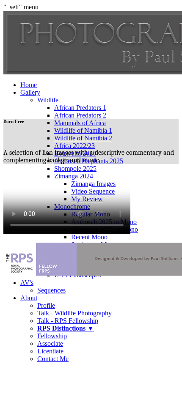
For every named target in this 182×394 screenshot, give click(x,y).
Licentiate (50, 351)
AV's (26, 282)
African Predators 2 (80, 115)
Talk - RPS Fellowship (67, 320)
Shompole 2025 (75, 168)
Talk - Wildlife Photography (74, 313)
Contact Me (53, 358)
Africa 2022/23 (74, 145)
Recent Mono (89, 237)
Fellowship (52, 335)
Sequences (51, 290)
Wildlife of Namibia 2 (83, 138)
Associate (50, 343)
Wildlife (47, 100)
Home (28, 84)
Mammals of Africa (80, 122)
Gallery (30, 92)
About (28, 297)
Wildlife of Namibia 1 (83, 130)
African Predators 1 (80, 107)
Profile (46, 305)
